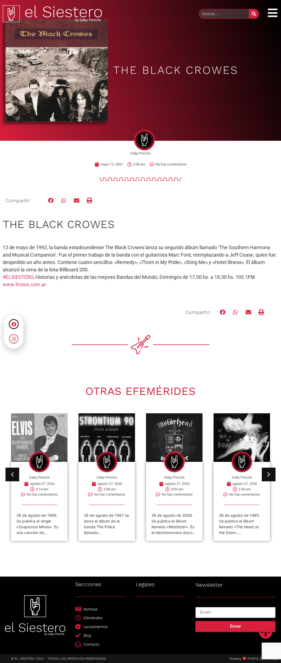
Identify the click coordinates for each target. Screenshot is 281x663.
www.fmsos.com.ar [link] (24, 284)
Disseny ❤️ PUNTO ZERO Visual (253, 659)
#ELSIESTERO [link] (18, 277)
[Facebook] (13, 324)
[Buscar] (253, 13)
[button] (50, 200)
